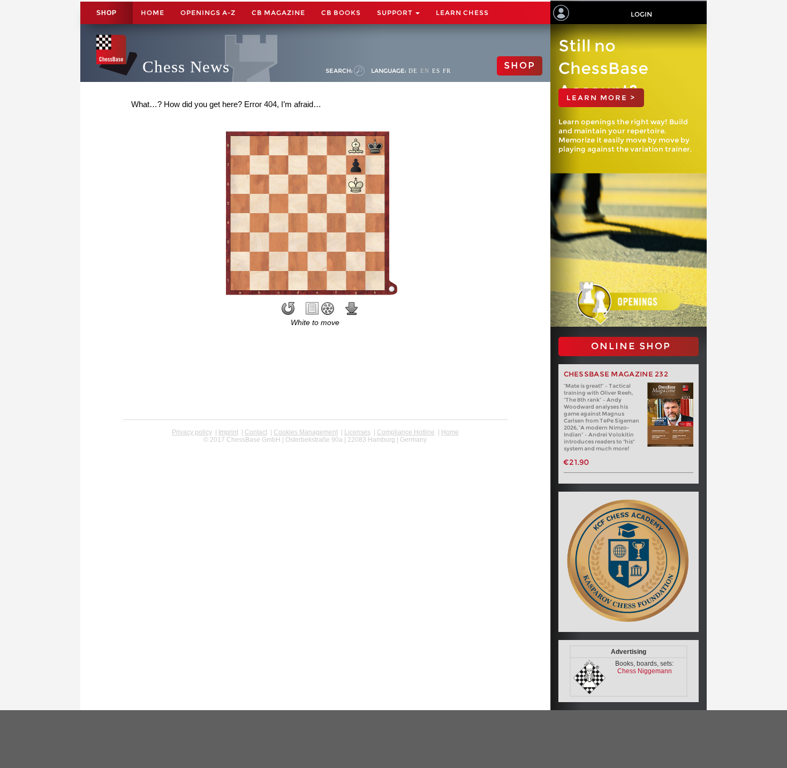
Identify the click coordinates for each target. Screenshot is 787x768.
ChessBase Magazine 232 (616, 374)
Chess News (186, 66)
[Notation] (312, 308)
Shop (106, 13)
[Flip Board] (288, 308)
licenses (357, 432)
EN (424, 70)
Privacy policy (192, 432)
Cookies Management (306, 432)
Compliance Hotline (406, 432)
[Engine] (327, 308)
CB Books (341, 13)
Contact (256, 432)
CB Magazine (278, 13)
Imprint (228, 432)
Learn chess (462, 13)
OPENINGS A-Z (208, 13)
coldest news (315, 447)
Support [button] (395, 13)
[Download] (351, 308)
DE (413, 70)
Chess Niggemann (644, 671)
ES (436, 70)
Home (152, 13)
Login (641, 14)
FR (447, 70)
